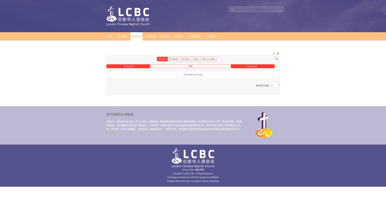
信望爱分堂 (195, 36)
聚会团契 (136, 36)
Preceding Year (129, 66)
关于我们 (122, 36)
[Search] (276, 58)
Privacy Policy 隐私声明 (193, 170)
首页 (110, 36)
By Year (162, 59)
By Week (185, 59)
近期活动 (165, 36)
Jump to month (208, 59)
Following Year (252, 66)
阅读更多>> (112, 133)
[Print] (274, 54)
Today (195, 59)
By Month (173, 59)
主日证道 (150, 36)
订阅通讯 (210, 36)
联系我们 (179, 36)
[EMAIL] (278, 54)
